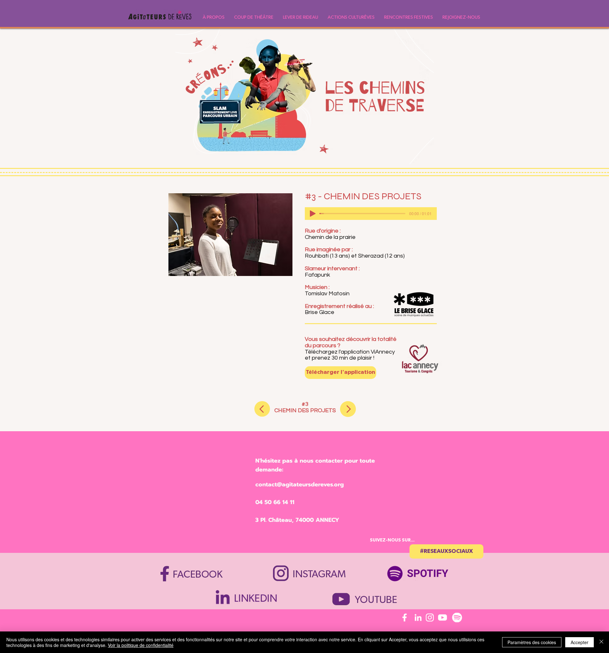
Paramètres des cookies (532, 642)
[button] (213, 17)
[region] (421, 570)
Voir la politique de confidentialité (141, 645)
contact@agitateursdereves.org (299, 484)
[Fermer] (601, 642)
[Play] (313, 213)
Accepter (579, 642)
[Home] (262, 409)
